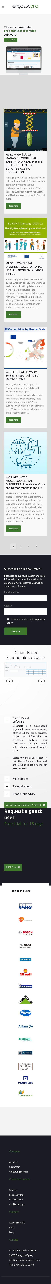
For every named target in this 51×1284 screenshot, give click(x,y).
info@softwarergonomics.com (24, 1260)
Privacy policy (16, 1199)
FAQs (11, 1227)
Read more (13, 206)
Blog (11, 1232)
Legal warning (16, 1194)
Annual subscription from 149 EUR (23, 805)
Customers (14, 1167)
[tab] (25, 720)
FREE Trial (11, 867)
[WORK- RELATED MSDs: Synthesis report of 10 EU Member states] (25, 348)
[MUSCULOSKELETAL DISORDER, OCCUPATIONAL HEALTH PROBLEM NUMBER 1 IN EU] (25, 239)
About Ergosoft (17, 1222)
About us (13, 1162)
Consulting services (18, 1171)
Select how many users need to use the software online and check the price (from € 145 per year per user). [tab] (30, 763)
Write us (13, 1190)
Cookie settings (17, 1204)
